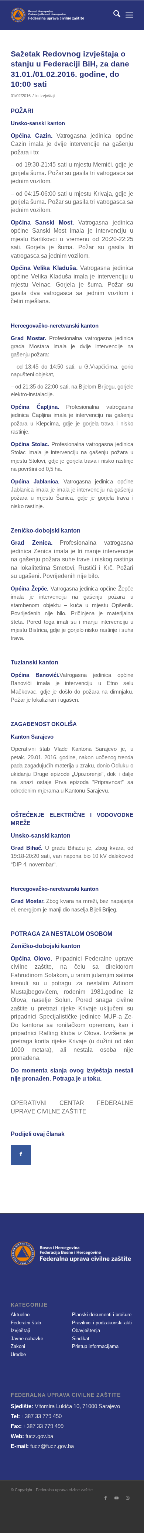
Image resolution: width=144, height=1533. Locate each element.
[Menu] (129, 15)
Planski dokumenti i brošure (101, 1314)
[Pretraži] (113, 15)
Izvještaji (47, 95)
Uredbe (18, 1354)
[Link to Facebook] (105, 1497)
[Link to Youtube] (116, 1497)
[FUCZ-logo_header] (60, 15)
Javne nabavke (27, 1338)
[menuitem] (113, 15)
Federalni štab (26, 1322)
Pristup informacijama (95, 1346)
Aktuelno (20, 1314)
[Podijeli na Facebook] (21, 1155)
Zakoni (18, 1346)
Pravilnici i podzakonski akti (102, 1322)
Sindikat (80, 1338)
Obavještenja (86, 1330)
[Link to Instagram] (127, 1497)
